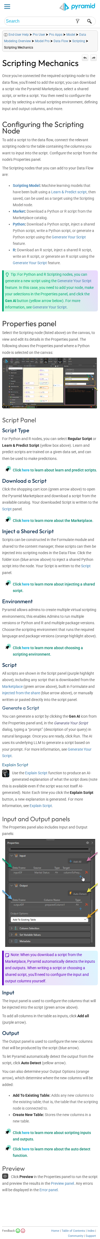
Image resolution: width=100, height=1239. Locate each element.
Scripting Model (26, 185)
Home (55, 1231)
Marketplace (12, 686)
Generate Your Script (69, 237)
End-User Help (19, 35)
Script (7, 509)
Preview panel (62, 1183)
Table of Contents (73, 1231)
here (26, 470)
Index (90, 1231)
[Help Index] (97, 33)
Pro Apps (55, 35)
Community (75, 1236)
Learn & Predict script (69, 192)
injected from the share (21, 693)
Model (70, 35)
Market (19, 211)
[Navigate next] (93, 57)
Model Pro (42, 41)
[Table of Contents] (93, 33)
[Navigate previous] (85, 57)
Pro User (39, 35)
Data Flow (61, 41)
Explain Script (36, 773)
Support (91, 1236)
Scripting (78, 41)
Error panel (48, 1190)
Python (19, 224)
